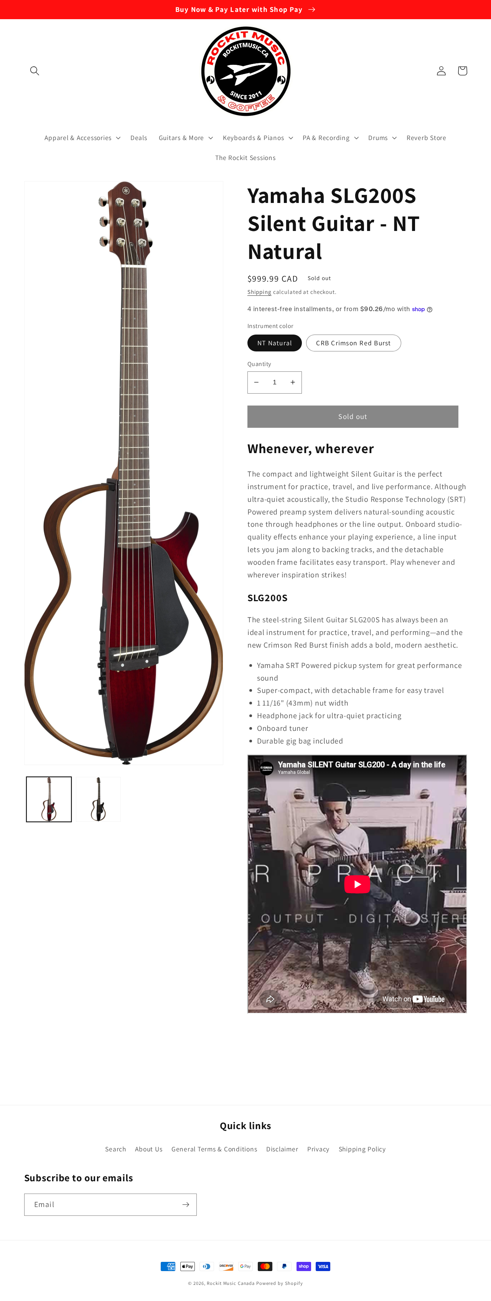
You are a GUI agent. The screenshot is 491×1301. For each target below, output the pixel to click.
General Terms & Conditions (214, 1148)
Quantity (259, 363)
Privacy (318, 1148)
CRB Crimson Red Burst (353, 342)
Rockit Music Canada (231, 1283)
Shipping (259, 291)
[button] (34, 70)
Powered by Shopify (279, 1283)
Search (115, 1148)
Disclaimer (282, 1148)
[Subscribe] (185, 1205)
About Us (148, 1148)
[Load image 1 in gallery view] (48, 799)
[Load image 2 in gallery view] (98, 799)
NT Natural (274, 342)
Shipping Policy (362, 1148)
